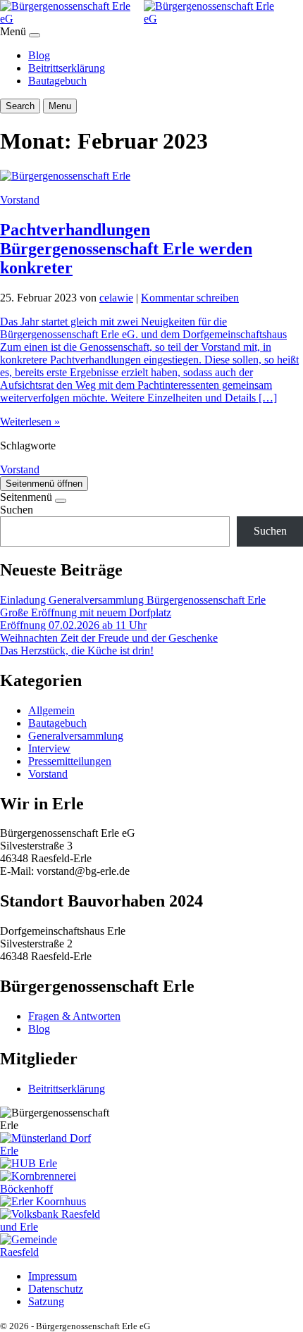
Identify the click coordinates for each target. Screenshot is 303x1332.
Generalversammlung (75, 736)
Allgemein (51, 710)
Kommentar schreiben (190, 298)
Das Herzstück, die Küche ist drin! (77, 650)
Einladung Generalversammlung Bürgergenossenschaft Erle (133, 600)
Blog (39, 55)
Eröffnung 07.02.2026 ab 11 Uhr (73, 625)
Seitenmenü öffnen (44, 483)
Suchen (16, 510)
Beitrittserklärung (66, 68)
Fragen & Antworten (74, 1016)
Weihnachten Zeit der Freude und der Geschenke (109, 638)
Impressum (52, 1276)
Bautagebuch (57, 81)
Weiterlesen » (30, 422)
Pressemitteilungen (69, 761)
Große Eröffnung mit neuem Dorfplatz (85, 612)
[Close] (34, 35)
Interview (49, 748)
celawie (116, 298)
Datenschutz (55, 1289)
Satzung (46, 1301)
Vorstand (19, 200)
